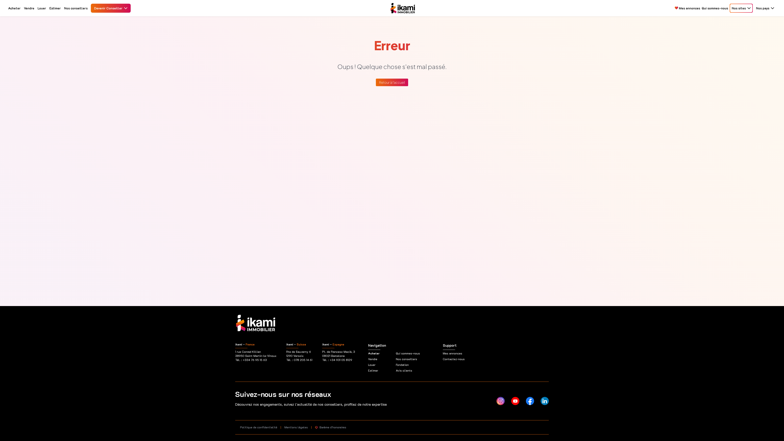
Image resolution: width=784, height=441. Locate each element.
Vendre (29, 8)
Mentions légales (296, 427)
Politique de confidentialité (258, 427)
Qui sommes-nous (715, 8)
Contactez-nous (454, 359)
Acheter (14, 8)
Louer (42, 8)
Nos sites (739, 8)
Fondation (402, 365)
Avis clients (404, 370)
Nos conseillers (76, 8)
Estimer (55, 8)
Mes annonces (689, 8)
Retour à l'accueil (392, 82)
